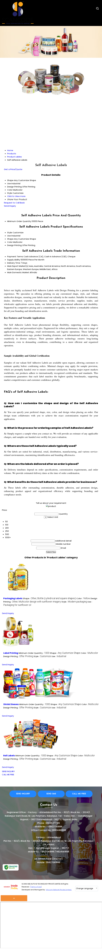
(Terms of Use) (36, 887)
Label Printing (10, 653)
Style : (74, 601)
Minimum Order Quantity (19, 221)
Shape (10, 238)
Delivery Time (13, 262)
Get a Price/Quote (13, 169)
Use (9, 235)
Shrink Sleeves (11, 704)
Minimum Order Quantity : (34, 653)
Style (9, 232)
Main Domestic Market (18, 272)
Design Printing (14, 245)
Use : (59, 656)
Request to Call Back (14, 202)
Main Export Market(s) (18, 266)
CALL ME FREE (8, 774)
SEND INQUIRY (8, 771)
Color (9, 242)
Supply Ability (13, 259)
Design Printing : (18, 656)
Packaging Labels (12, 598)
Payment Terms (15, 256)
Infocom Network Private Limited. (59, 890)
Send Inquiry (10, 205)
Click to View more (16, 196)
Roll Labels (9, 755)
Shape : (49, 598)
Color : (83, 598)
